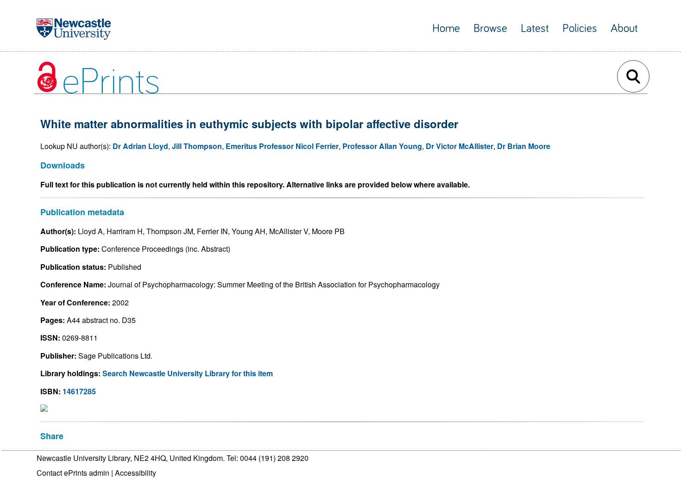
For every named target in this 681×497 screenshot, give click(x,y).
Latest (535, 28)
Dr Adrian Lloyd (140, 146)
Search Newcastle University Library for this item (187, 373)
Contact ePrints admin (73, 472)
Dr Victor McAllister (459, 146)
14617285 (79, 391)
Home (446, 28)
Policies (579, 28)
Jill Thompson (197, 146)
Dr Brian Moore (523, 146)
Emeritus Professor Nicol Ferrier (282, 146)
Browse (490, 28)
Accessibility (135, 472)
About (624, 28)
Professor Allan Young (382, 146)
